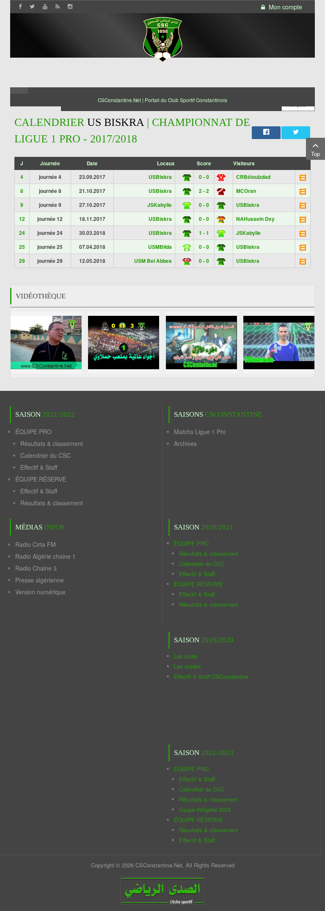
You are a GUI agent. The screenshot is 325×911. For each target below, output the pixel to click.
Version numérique (40, 592)
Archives (185, 443)
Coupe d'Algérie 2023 (205, 809)
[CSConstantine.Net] (162, 38)
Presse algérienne (39, 580)
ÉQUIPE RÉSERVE (40, 479)
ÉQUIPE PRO (33, 431)
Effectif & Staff (38, 467)
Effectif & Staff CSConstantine (211, 676)
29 (22, 261)
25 (22, 247)
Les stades (187, 666)
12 (22, 219)
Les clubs (186, 656)
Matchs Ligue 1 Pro (200, 431)
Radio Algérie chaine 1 (45, 556)
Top (315, 154)
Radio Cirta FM (35, 544)
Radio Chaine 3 (36, 568)
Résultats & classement (51, 443)
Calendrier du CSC (45, 455)
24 (22, 233)
